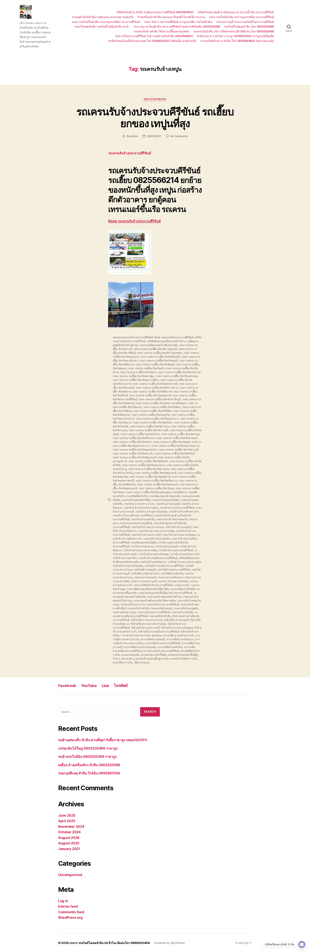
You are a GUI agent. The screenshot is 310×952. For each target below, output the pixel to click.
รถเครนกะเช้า (182, 585)
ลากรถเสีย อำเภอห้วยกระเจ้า (178, 635)
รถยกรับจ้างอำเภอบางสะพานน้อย (156, 530)
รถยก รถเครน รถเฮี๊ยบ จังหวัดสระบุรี (178, 449)
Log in (63, 901)
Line (105, 685)
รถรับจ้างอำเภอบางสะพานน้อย (140, 550)
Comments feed (71, 912)
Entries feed (68, 906)
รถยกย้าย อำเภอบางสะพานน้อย (141, 507)
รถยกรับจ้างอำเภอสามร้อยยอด (179, 534)
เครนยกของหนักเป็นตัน (153, 654)
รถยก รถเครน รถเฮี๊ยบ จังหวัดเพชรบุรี (157, 484)
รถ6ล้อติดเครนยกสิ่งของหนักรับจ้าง (166, 341)
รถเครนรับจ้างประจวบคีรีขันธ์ (162, 604)
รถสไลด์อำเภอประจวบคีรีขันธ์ (173, 569)
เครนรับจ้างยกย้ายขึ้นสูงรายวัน (152, 658)
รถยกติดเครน (179, 492)
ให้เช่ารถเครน (142, 662)
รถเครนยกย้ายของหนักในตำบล (164, 596)
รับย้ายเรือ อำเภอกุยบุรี (176, 619)
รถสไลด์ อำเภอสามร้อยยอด (128, 565)
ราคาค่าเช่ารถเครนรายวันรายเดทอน (141, 635)
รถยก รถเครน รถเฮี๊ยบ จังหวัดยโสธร (153, 422)
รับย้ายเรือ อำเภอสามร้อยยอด (177, 627)
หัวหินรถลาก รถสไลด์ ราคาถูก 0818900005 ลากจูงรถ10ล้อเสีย (235, 36)
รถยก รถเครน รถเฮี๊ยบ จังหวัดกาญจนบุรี (155, 349)
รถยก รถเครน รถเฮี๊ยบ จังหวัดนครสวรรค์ (155, 383)
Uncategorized (155, 99)
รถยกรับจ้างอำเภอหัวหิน (157, 538)
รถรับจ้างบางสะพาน (142, 546)
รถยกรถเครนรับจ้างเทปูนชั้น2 (136, 523)
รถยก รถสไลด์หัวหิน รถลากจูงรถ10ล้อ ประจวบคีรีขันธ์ (241, 17)
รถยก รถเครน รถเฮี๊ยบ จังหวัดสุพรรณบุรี (134, 457)
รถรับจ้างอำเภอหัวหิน (124, 558)
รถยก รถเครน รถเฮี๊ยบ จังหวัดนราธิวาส (156, 387)
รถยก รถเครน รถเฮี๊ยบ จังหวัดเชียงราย (156, 480)
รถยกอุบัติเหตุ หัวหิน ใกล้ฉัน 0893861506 (89, 773)
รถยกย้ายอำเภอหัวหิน (143, 519)
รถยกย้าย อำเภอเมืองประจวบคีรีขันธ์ (133, 515)
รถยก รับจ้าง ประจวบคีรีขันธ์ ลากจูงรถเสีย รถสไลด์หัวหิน (178, 22)
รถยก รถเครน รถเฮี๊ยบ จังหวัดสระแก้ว (133, 453)
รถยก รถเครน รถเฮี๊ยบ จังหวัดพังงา (162, 407)
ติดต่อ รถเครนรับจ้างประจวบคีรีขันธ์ (134, 221)
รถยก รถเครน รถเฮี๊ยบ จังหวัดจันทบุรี (160, 356)
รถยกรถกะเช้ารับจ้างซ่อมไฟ (171, 519)
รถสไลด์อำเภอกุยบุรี (145, 569)
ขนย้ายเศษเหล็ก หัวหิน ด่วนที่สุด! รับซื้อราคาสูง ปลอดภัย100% (102, 740)
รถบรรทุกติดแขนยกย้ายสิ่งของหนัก (158, 345)
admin (134, 136)
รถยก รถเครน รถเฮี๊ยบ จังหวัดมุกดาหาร (157, 418)
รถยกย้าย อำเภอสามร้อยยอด (151, 511)
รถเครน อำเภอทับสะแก (170, 577)
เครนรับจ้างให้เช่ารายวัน (183, 658)
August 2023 (68, 843)
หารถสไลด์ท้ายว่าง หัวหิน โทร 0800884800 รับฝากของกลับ (237, 41)
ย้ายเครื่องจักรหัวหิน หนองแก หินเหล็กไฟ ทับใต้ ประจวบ (171, 17)
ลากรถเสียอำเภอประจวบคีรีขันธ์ (162, 643)
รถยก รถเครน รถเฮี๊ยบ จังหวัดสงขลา (132, 441)
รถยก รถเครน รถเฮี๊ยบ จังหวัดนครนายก (179, 372)
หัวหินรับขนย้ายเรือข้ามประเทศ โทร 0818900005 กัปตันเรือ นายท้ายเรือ (152, 41)
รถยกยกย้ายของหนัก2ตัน (165, 499)
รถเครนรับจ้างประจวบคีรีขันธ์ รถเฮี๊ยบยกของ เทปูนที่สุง (155, 117)
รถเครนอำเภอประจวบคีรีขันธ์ (153, 612)
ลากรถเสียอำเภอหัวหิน (169, 647)
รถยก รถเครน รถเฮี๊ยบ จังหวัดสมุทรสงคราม (175, 445)
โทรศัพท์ (121, 685)
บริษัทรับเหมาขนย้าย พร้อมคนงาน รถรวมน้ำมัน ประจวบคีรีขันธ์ (236, 12)
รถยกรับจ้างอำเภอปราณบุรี (146, 534)
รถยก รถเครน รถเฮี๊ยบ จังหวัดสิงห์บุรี (175, 453)
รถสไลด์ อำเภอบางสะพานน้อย (184, 561)
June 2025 (66, 815)
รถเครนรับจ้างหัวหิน (138, 608)
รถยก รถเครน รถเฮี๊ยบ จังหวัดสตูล (172, 441)
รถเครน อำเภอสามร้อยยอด (173, 581)
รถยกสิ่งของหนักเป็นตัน (144, 542)
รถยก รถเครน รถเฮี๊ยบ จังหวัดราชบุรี (148, 430)
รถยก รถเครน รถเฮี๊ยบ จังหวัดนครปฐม (133, 376)
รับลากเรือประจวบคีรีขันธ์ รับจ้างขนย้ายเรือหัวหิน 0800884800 (154, 36)
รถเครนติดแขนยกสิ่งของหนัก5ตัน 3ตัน (147, 589)
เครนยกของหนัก (130, 654)
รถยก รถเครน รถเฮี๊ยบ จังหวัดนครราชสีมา (136, 379)
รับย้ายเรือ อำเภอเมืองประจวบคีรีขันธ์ (158, 631)
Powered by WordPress (169, 943)
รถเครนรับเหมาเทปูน (124, 612)
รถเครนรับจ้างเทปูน (161, 608)
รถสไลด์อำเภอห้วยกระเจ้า (145, 573)
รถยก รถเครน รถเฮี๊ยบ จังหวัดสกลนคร (177, 438)
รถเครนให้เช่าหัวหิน (160, 616)
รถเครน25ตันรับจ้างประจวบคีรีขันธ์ (153, 585)
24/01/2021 (154, 136)
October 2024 (69, 832)
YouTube (89, 685)
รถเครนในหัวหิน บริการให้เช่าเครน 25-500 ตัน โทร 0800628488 (233, 31)
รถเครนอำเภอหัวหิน (182, 612)
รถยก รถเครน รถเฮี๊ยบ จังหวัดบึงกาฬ (152, 391)
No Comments (178, 136)
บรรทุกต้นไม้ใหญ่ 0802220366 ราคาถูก (88, 748)
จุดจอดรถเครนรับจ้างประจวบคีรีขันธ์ (133, 337)
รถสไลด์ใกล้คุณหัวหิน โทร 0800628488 (249, 26)
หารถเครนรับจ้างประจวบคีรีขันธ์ (161, 650)
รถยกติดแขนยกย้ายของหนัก (165, 496)
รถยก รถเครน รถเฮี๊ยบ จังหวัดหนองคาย (143, 465)
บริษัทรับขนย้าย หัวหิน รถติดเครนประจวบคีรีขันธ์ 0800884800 (155, 12)
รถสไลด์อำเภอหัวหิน (172, 573)
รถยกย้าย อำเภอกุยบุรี (168, 503)
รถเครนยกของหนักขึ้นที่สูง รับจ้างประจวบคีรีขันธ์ (165, 592)
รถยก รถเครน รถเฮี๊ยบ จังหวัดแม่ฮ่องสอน (148, 492)
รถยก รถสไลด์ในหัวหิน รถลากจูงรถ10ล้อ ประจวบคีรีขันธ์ (106, 22)
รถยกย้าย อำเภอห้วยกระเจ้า (184, 511)
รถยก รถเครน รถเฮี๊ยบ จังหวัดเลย (156, 488)
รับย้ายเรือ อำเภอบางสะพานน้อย (148, 623)
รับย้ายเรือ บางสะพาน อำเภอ (146, 619)
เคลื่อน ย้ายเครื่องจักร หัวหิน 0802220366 (89, 765)
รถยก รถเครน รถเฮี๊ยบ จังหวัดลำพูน (180, 434)
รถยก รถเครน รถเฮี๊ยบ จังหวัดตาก (138, 372)
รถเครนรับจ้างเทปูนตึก (186, 608)
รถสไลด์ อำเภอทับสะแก (153, 561)
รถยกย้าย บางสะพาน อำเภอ (139, 503)
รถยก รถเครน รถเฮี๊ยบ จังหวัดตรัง (146, 368)
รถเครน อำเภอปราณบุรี (144, 581)
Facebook (67, 685)
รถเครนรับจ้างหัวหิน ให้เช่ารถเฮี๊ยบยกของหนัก (161, 31)
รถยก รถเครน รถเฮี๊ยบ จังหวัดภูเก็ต (151, 414)
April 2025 (66, 821)
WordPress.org (70, 918)
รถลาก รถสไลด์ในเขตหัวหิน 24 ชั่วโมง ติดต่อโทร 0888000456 (109, 943)
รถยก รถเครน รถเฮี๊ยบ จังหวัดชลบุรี (159, 360)
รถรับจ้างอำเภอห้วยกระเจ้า (185, 554)
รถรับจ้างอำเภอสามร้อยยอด (153, 554)
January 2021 (69, 849)
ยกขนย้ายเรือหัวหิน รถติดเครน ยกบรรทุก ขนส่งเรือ (103, 17)
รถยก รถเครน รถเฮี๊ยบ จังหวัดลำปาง (140, 434)
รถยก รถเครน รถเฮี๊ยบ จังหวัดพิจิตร (153, 410)
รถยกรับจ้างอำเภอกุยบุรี (178, 527)
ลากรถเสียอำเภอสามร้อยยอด (140, 647)
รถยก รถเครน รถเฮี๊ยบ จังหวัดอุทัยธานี (150, 476)
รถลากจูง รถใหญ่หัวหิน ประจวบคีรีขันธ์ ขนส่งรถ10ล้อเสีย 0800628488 (177, 26)
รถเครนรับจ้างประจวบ (133, 604)
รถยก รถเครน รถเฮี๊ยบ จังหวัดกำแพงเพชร (159, 352)
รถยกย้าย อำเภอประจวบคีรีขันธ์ (177, 507)
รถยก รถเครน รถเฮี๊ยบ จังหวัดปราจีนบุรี (159, 399)
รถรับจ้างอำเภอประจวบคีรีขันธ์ (176, 550)
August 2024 (68, 838)
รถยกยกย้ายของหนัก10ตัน (135, 499)
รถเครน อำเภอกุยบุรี (145, 577)
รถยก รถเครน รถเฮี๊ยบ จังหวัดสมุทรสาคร (135, 449)
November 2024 (71, 827)
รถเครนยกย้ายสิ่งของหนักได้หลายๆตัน (155, 600)
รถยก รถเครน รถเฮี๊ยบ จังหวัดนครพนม (177, 376)
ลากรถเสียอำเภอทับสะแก (180, 639)
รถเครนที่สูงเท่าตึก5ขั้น (182, 589)
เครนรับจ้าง (127, 658)
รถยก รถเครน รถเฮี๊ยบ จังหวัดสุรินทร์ (148, 461)
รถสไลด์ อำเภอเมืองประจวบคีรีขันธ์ (163, 565)
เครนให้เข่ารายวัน (123, 662)
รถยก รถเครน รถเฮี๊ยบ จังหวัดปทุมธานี (150, 395)
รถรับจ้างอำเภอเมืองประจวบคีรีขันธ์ (157, 558)
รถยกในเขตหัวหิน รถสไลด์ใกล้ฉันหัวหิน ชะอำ (101, 26)
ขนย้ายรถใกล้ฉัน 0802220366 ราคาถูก (87, 757)
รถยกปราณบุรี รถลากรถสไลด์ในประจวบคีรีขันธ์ (245, 22)
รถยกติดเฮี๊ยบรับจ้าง (137, 496)
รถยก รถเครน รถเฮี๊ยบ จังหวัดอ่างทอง (148, 469)
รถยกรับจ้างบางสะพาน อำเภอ (147, 527)
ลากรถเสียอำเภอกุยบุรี (153, 639)
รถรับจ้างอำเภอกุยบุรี (166, 546)
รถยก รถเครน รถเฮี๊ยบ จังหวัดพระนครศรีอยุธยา (161, 403)
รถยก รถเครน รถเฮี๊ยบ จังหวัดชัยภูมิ (154, 364)
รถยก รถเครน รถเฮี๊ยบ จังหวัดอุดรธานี (155, 472)
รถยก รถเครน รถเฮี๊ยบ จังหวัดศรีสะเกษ (134, 438)
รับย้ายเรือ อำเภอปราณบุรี (145, 627)
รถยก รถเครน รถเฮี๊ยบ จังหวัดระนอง (149, 426)
